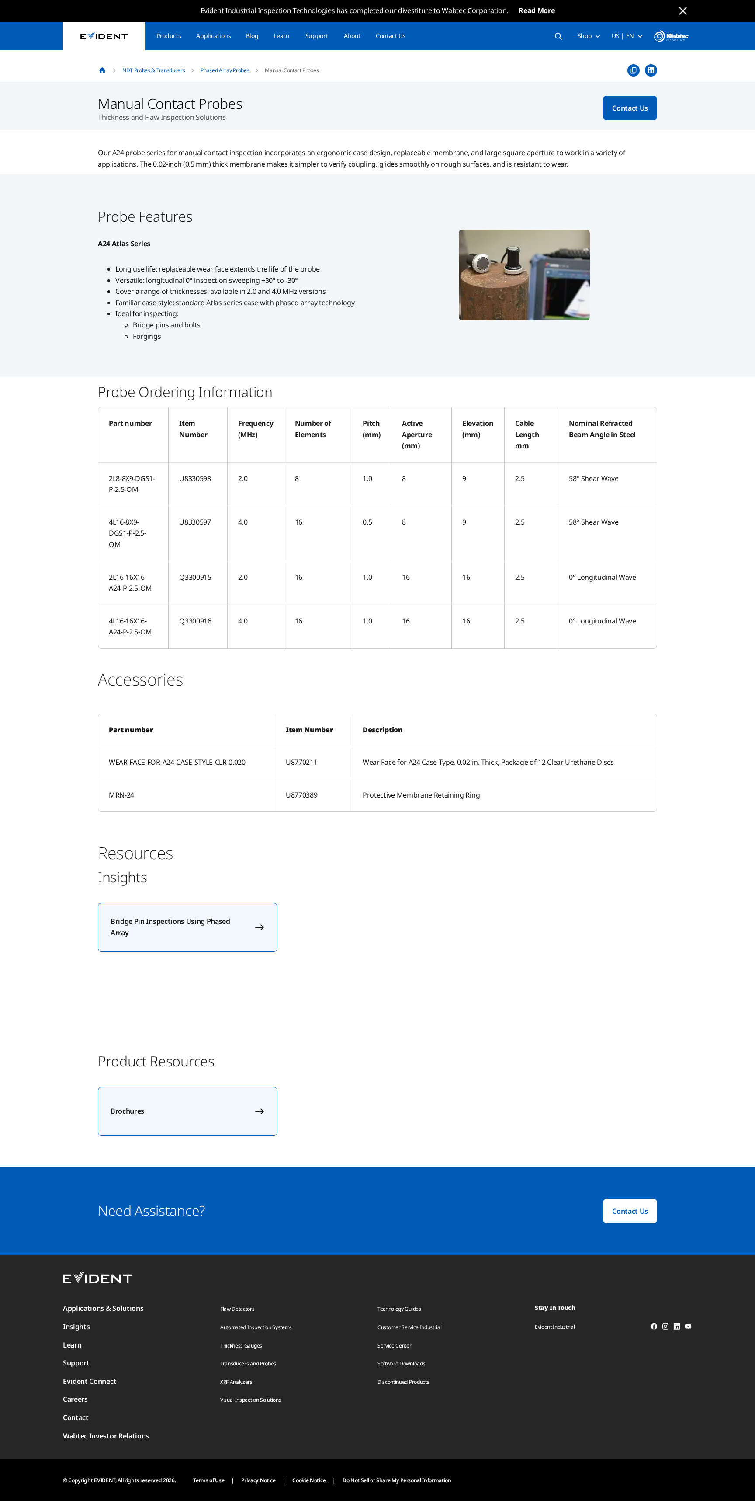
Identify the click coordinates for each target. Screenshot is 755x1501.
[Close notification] (683, 11)
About (352, 35)
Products (168, 35)
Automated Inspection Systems (256, 1327)
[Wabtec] (671, 36)
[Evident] (104, 36)
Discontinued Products (403, 1382)
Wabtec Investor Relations (106, 1436)
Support (316, 35)
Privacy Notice (258, 1480)
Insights (76, 1326)
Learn (281, 35)
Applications (213, 35)
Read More (536, 10)
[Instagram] (665, 1328)
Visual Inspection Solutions (250, 1399)
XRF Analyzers (236, 1382)
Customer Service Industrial (409, 1327)
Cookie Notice (309, 1480)
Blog (252, 35)
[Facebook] (654, 1328)
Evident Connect (89, 1381)
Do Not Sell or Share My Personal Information (397, 1480)
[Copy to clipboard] (633, 70)
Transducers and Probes (248, 1363)
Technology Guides (399, 1309)
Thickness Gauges (241, 1345)
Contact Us (391, 35)
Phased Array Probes (225, 70)
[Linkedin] (677, 1328)
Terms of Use (208, 1480)
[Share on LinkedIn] (651, 70)
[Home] (102, 70)
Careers (75, 1399)
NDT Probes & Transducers (153, 70)
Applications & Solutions (103, 1308)
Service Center (395, 1345)
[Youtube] (688, 1328)
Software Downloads (401, 1363)
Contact (76, 1417)
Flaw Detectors (237, 1309)
